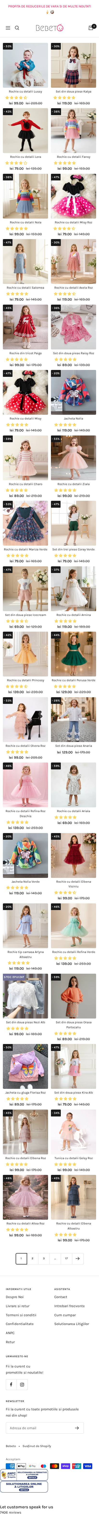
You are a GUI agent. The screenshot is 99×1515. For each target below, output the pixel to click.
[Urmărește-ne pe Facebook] (11, 1384)
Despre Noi (15, 1297)
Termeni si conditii (21, 1315)
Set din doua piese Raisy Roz (73, 353)
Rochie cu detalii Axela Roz (73, 287)
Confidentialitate (20, 1324)
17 (66, 1258)
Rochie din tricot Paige (25, 353)
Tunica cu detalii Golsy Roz (74, 1158)
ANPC (10, 1333)
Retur (10, 1342)
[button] (16, 98)
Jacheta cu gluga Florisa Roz (25, 1092)
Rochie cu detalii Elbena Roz (25, 1158)
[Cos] (90, 28)
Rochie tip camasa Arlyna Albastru (25, 954)
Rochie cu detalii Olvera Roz (25, 745)
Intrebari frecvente (69, 1306)
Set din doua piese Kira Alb (73, 1092)
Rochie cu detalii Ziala (73, 484)
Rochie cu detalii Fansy (73, 157)
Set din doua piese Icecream (25, 615)
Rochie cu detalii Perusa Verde (73, 680)
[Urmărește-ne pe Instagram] (22, 1384)
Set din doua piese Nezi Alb (25, 1022)
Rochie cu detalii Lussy (25, 91)
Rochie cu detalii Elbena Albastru (73, 1226)
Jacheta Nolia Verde (26, 881)
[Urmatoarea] (77, 1258)
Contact (60, 1297)
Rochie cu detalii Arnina (73, 615)
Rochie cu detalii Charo (25, 484)
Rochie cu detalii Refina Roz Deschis (25, 813)
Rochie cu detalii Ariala (73, 811)
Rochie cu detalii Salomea (25, 287)
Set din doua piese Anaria (73, 745)
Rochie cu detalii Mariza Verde (25, 549)
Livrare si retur (17, 1306)
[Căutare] (17, 28)
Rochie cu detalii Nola (25, 222)
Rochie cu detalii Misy (25, 418)
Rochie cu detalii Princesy (25, 680)
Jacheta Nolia (73, 418)
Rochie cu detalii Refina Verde (73, 952)
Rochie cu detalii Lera (25, 157)
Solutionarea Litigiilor (71, 1324)
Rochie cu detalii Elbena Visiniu (73, 884)
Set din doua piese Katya (73, 91)
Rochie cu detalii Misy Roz (73, 222)
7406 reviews (10, 1512)
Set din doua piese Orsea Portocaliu (74, 1024)
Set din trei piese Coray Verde (73, 549)
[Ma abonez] (77, 1428)
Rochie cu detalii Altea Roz (25, 1223)
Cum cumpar (65, 1315)
